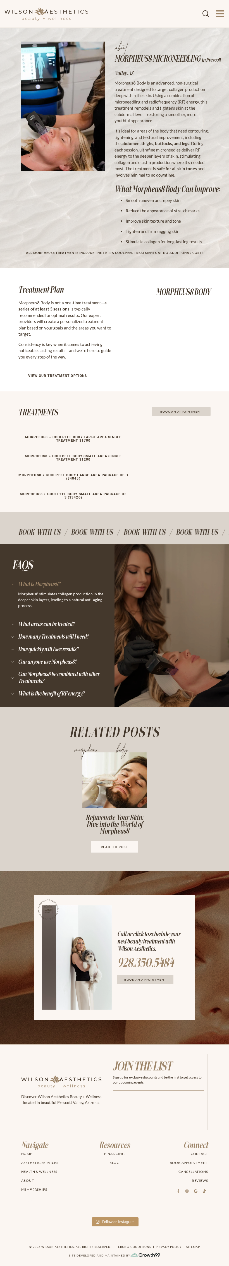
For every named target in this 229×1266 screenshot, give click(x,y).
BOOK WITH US (27, 532)
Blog (114, 1163)
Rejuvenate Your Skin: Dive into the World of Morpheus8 (114, 824)
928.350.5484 (145, 963)
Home (26, 1154)
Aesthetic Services (39, 1163)
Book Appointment (189, 1163)
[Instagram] (186, 1191)
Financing (114, 1154)
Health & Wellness (39, 1171)
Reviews (200, 1180)
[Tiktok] (204, 1191)
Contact (199, 1154)
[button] (73, 439)
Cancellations (193, 1171)
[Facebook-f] (178, 1191)
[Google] (195, 1191)
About (27, 1180)
